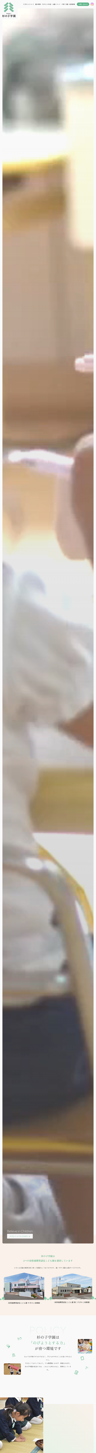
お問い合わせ (83, 4)
